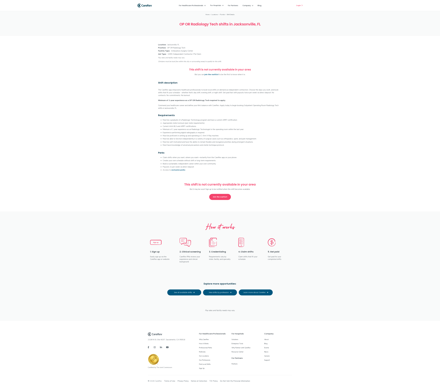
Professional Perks (205, 348)
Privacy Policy (183, 381)
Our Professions (204, 360)
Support (267, 360)
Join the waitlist (220, 197)
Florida (222, 14)
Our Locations (204, 356)
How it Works (204, 344)
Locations (215, 14)
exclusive (178, 170)
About (266, 339)
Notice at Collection (199, 381)
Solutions (235, 339)
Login (299, 5)
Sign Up (202, 368)
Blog (265, 344)
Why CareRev (204, 339)
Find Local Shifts (204, 364)
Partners (235, 364)
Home (207, 14)
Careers (267, 356)
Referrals (202, 352)
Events (266, 348)
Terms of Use (169, 381)
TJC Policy (213, 381)
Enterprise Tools (237, 344)
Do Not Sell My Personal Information (235, 381)
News (266, 352)
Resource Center (237, 352)
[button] (192, 5)
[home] (145, 5)
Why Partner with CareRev (241, 348)
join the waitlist (211, 74)
